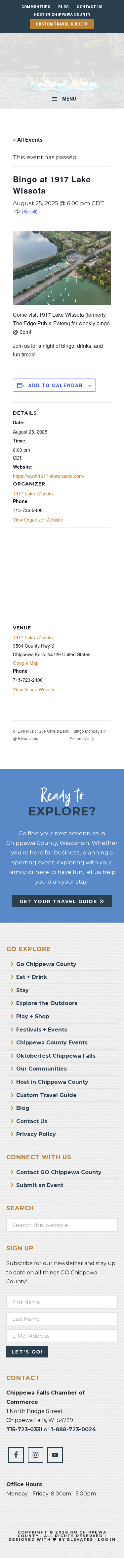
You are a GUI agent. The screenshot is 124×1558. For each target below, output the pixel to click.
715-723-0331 (24, 1429)
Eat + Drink (31, 977)
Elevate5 (80, 1539)
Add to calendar (55, 385)
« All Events (28, 139)
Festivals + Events (41, 1030)
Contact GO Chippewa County (59, 1172)
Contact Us (31, 1121)
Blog (22, 1108)
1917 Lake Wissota (33, 493)
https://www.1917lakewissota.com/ (48, 476)
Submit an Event (39, 1185)
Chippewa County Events (52, 1042)
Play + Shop (32, 1016)
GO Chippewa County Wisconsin (62, 64)
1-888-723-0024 (73, 1429)
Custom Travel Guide (60, 24)
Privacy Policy (36, 1134)
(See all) (29, 211)
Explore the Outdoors (46, 1003)
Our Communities (41, 1069)
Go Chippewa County (46, 964)
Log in (107, 1539)
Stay (22, 990)
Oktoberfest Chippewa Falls (56, 1056)
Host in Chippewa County (62, 14)
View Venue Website (34, 689)
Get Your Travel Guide (59, 901)
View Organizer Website (38, 519)
